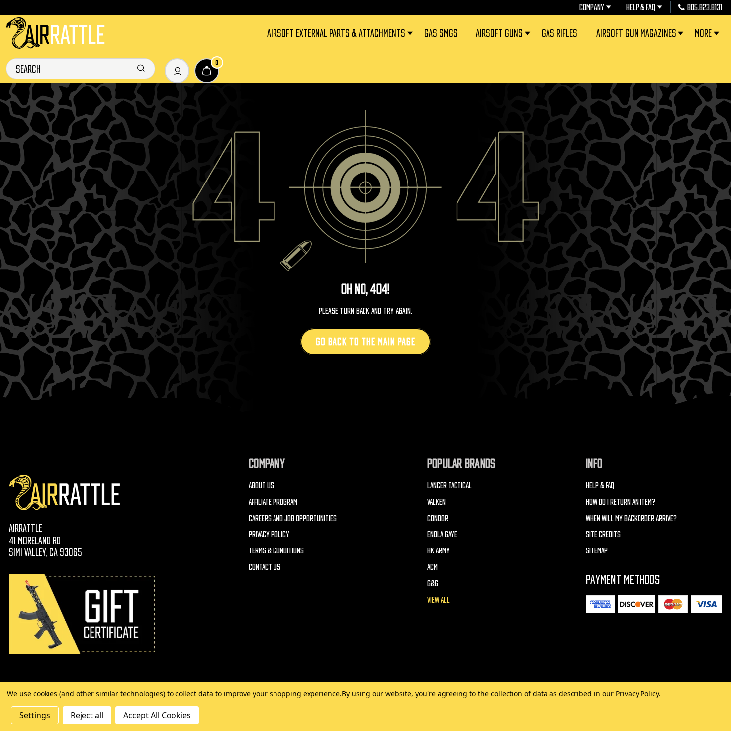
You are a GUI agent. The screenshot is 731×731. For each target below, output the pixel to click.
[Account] (177, 70)
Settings (34, 715)
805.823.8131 (704, 7)
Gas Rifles (559, 33)
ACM (432, 567)
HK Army (438, 550)
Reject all (87, 715)
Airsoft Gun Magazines (636, 33)
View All (438, 600)
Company (591, 7)
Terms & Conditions (276, 550)
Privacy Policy (269, 534)
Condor (437, 518)
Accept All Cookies (157, 715)
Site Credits (603, 534)
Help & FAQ (640, 7)
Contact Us (264, 567)
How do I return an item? (620, 502)
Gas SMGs (440, 33)
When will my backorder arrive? (631, 518)
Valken (436, 502)
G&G (432, 583)
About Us (261, 485)
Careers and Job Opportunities (293, 518)
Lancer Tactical (449, 485)
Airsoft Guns (499, 33)
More (703, 33)
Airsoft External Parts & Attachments (336, 33)
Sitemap (597, 550)
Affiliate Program (273, 502)
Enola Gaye (442, 534)
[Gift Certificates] (83, 614)
